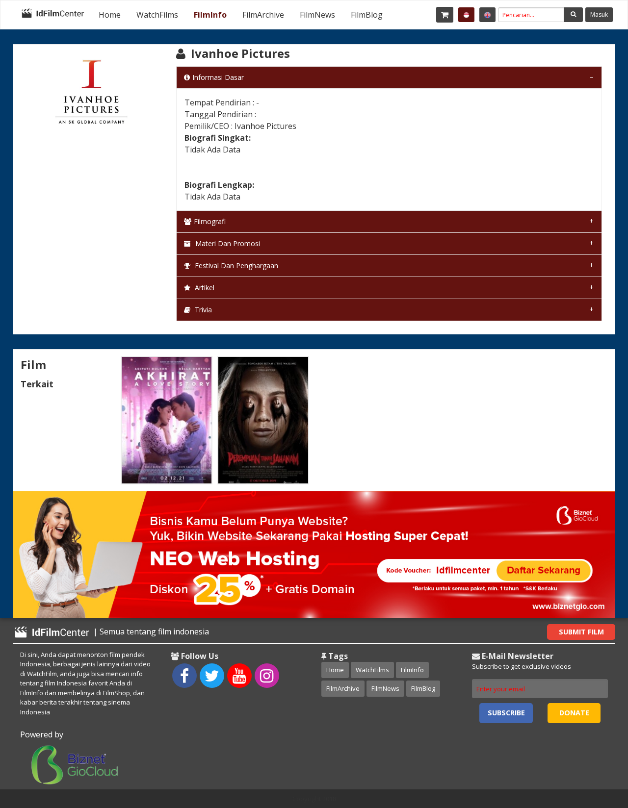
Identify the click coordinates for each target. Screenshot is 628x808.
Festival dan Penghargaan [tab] (235, 265)
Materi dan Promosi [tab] (226, 243)
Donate (574, 712)
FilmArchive (263, 14)
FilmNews (317, 14)
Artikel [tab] (203, 287)
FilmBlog (367, 14)
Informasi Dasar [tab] (218, 77)
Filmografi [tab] (210, 221)
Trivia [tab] (202, 309)
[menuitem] (110, 14)
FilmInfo (210, 14)
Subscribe (506, 712)
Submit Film (581, 631)
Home (110, 14)
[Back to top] (596, 746)
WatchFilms (157, 14)
